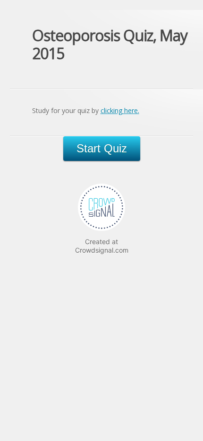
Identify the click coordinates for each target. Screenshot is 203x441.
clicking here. (120, 110)
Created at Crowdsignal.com (101, 246)
